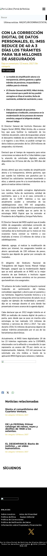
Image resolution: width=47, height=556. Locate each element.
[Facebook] (3, 392)
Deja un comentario (10, 63)
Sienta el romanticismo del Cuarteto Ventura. (21, 410)
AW (25, 546)
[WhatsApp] (13, 392)
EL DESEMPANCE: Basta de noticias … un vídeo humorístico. (22, 446)
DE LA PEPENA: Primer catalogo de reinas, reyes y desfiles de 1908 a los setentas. (21, 427)
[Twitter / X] (8, 392)
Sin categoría (8, 70)
